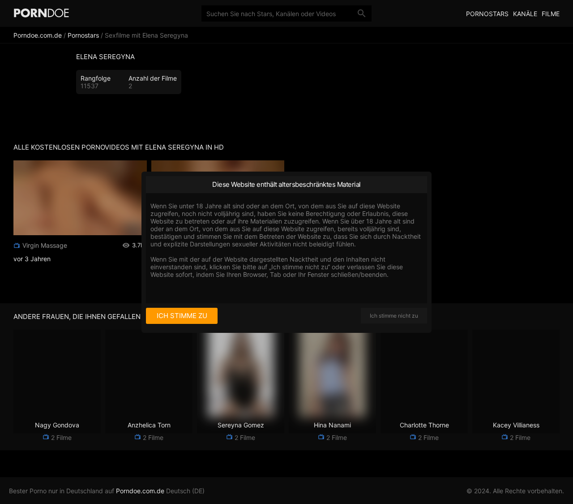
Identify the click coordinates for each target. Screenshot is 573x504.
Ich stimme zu (182, 315)
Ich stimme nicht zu (394, 315)
